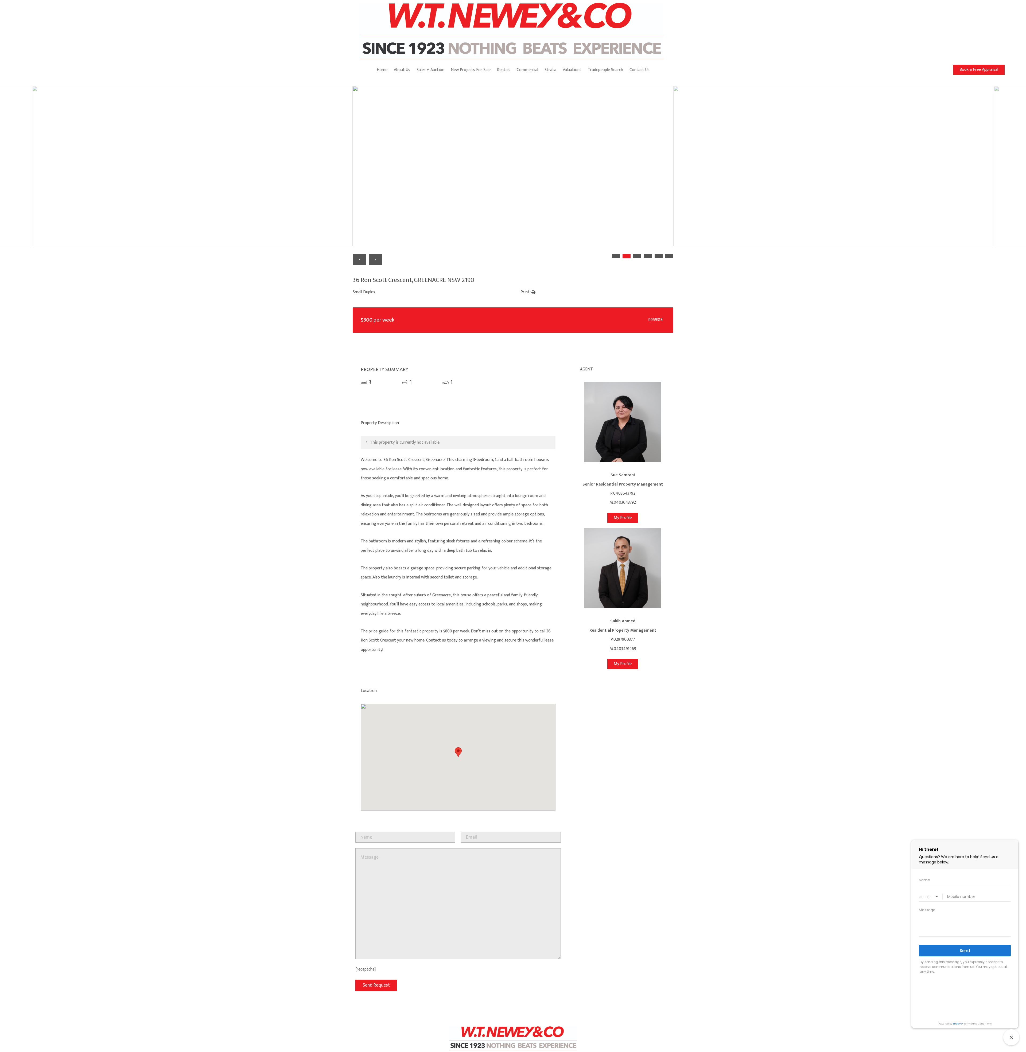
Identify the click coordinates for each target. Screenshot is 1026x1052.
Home (382, 69)
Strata (550, 69)
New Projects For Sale (471, 69)
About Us (402, 69)
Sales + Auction (430, 69)
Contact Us (639, 69)
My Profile (623, 517)
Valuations (572, 69)
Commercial (527, 69)
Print (525, 292)
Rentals (503, 69)
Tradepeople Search (605, 69)
